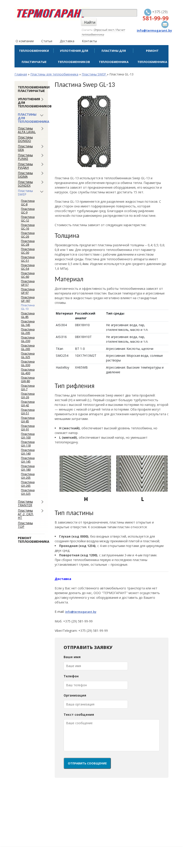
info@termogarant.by (80, 612)
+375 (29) (155, 15)
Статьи (46, 41)
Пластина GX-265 (28, 483)
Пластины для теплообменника (114, 56)
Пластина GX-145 (28, 459)
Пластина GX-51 (28, 411)
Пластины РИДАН (25, 165)
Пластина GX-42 (28, 403)
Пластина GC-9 (28, 210)
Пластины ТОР (25, 524)
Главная (21, 74)
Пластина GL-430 (28, 371)
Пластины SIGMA (25, 174)
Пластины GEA (25, 148)
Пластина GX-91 (28, 427)
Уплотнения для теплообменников (74, 56)
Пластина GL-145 (28, 323)
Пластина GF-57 (28, 282)
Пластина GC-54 (28, 266)
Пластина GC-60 (28, 274)
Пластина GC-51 (28, 258)
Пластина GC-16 (28, 226)
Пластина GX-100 (28, 435)
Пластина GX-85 (28, 419)
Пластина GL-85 (28, 315)
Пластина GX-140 (28, 451)
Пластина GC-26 (28, 234)
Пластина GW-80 (28, 379)
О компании (25, 41)
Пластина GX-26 (28, 395)
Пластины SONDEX (25, 183)
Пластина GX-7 (28, 387)
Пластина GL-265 (28, 347)
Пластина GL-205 (28, 331)
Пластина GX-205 (28, 475)
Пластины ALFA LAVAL (27, 130)
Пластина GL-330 (28, 363)
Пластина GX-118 (28, 443)
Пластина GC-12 (28, 218)
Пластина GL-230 (28, 339)
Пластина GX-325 (28, 491)
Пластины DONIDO (25, 139)
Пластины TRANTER (25, 503)
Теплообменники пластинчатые (34, 56)
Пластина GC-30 (28, 250)
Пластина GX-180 (28, 467)
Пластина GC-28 (28, 242)
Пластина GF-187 (28, 298)
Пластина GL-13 (28, 307)
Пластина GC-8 (28, 202)
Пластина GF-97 (28, 290)
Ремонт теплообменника (152, 56)
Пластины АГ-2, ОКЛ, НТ (26, 514)
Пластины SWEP (94, 74)
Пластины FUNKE (25, 157)
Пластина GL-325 (28, 355)
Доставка (67, 41)
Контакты (89, 41)
